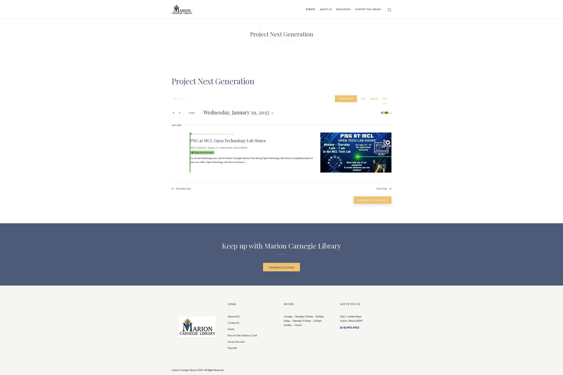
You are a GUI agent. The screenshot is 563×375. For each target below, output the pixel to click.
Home (265, 40)
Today (192, 112)
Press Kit (232, 348)
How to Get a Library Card (242, 335)
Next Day (382, 188)
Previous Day (183, 188)
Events (273, 40)
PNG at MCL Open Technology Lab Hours (228, 140)
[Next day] (179, 112)
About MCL (234, 316)
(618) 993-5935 (349, 327)
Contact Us (233, 323)
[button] (385, 113)
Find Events (346, 98)
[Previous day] (173, 112)
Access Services (236, 341)
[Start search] (389, 9)
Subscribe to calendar (371, 200)
